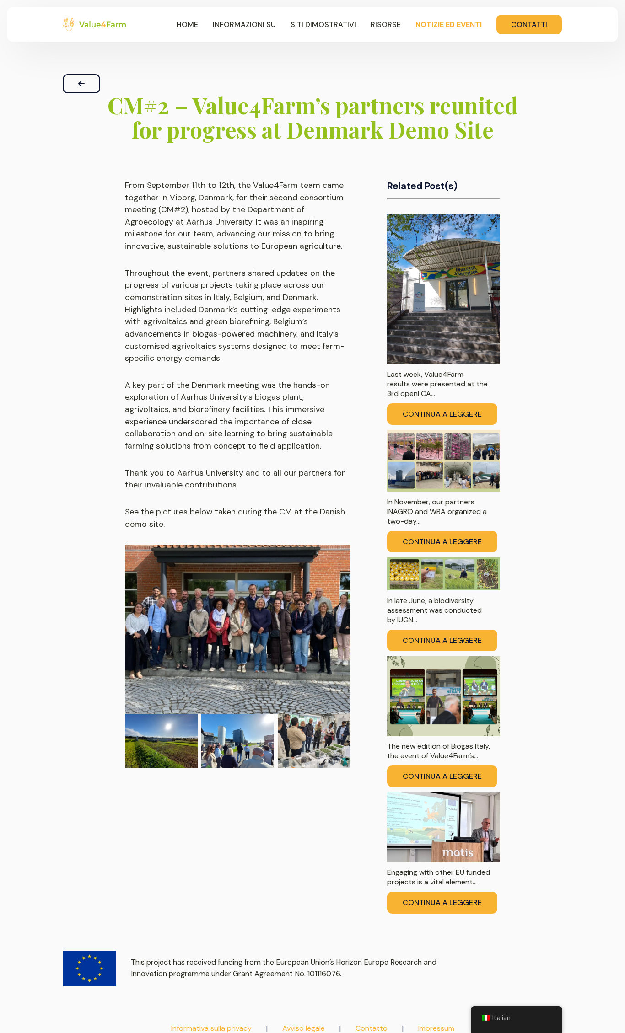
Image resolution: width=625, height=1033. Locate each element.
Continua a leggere (442, 414)
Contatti (529, 24)
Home (187, 24)
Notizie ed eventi (448, 24)
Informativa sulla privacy (211, 1028)
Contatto (372, 1028)
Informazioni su (244, 24)
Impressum (436, 1028)
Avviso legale (303, 1028)
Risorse (386, 24)
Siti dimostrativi (323, 24)
